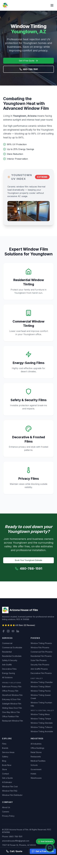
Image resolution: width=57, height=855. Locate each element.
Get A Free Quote (26, 60)
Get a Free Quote (45, 851)
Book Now (6, 765)
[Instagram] (8, 631)
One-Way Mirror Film (11, 712)
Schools (34, 765)
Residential (7, 652)
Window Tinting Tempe (41, 718)
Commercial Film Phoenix (41, 652)
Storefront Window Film (12, 695)
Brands (5, 748)
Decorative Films (9, 669)
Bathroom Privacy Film (11, 686)
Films (4, 744)
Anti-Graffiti (7, 664)
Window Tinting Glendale (42, 723)
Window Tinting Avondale (42, 731)
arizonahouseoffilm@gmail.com (15, 841)
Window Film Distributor (12, 795)
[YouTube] (13, 631)
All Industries (36, 744)
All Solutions (7, 677)
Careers (5, 811)
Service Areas (8, 752)
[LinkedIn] (17, 631)
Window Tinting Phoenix (41, 643)
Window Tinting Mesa (40, 714)
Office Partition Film (10, 716)
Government (36, 769)
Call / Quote (16, 851)
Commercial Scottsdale (12, 647)
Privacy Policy (8, 816)
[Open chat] (50, 848)
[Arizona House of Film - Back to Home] (5, 5)
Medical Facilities (38, 761)
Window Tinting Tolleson (41, 727)
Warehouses (36, 778)
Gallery (5, 756)
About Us (6, 807)
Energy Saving (8, 673)
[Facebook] (3, 631)
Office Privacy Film (10, 691)
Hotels (33, 774)
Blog (4, 761)
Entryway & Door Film (11, 699)
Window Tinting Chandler (42, 682)
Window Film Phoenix (40, 647)
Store (4, 769)
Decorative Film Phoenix (41, 673)
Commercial (7, 643)
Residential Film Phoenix (41, 656)
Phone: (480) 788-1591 (12, 836)
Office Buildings (37, 748)
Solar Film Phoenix (39, 660)
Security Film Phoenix (40, 664)
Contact (5, 774)
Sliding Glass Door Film (12, 708)
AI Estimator (7, 782)
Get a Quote (7, 778)
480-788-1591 (30, 69)
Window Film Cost (10, 786)
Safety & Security (9, 660)
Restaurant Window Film (12, 721)
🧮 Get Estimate (45, 841)
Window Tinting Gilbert (41, 686)
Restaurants (36, 756)
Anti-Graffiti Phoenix (39, 669)
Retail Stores (36, 752)
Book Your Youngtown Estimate (28, 560)
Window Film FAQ (9, 791)
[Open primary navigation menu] (52, 5)
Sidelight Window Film (11, 703)
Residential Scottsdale (11, 656)
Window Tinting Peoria (41, 691)
